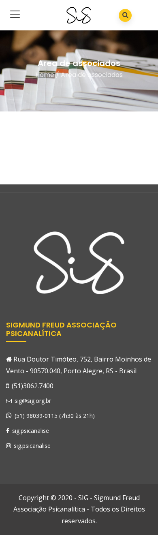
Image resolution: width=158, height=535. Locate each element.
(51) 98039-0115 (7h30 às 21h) (55, 415)
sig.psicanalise (30, 430)
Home (44, 74)
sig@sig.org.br (32, 400)
